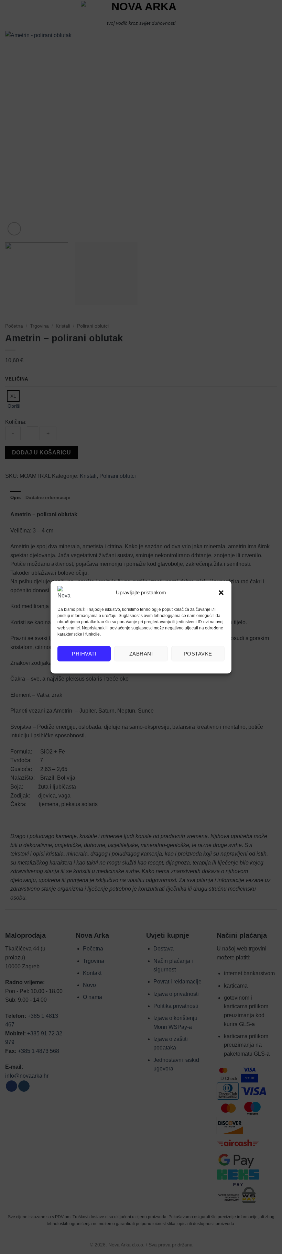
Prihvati (84, 654)
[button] (221, 592)
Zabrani (141, 654)
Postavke (198, 654)
